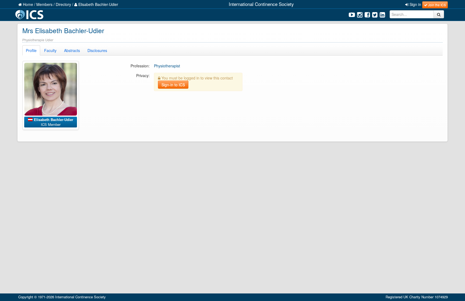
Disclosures (97, 50)
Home (27, 4)
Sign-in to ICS (173, 84)
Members (44, 4)
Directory (63, 4)
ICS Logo (30, 14)
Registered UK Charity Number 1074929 (417, 296)
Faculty (50, 50)
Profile (31, 50)
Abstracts (72, 50)
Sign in (414, 4)
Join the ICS (436, 4)
